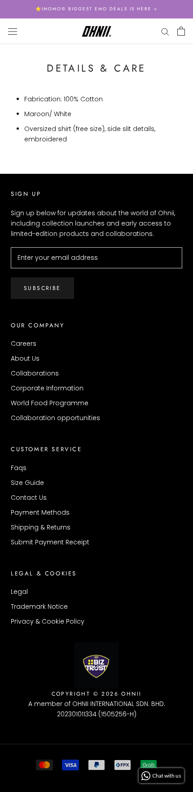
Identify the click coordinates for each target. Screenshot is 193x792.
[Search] (165, 31)
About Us (25, 358)
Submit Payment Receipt (50, 542)
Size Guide (27, 482)
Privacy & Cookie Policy (47, 621)
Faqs (18, 467)
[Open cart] (181, 31)
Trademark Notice (39, 606)
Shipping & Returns (40, 527)
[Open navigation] (12, 30)
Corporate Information (47, 388)
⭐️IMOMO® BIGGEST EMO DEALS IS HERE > (96, 8)
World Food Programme (49, 402)
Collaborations (35, 373)
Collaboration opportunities (55, 417)
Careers (23, 343)
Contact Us (29, 497)
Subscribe (42, 288)
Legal (19, 591)
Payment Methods (40, 512)
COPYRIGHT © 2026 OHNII (97, 694)
